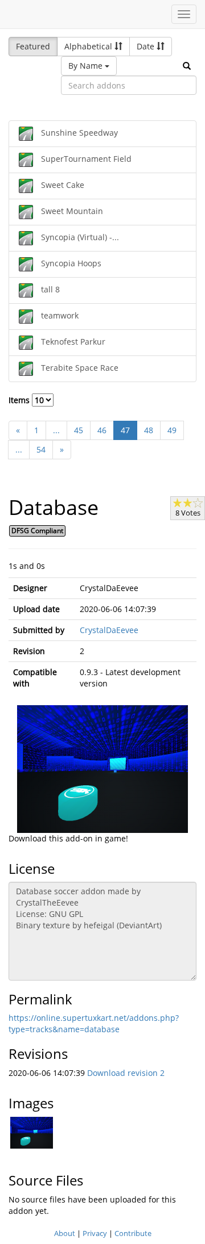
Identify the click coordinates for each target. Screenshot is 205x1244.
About (64, 1233)
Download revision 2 (126, 1072)
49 (172, 430)
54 (41, 449)
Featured (33, 46)
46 (101, 430)
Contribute (132, 1233)
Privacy (95, 1233)
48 (148, 430)
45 (78, 430)
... (56, 430)
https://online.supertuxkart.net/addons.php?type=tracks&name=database (94, 1023)
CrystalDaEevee (109, 630)
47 (125, 430)
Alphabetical (89, 46)
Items (20, 400)
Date (147, 46)
